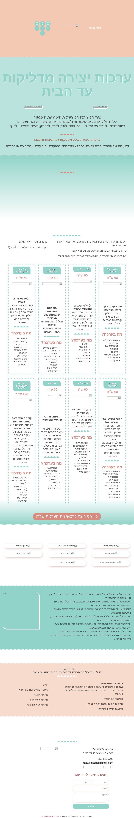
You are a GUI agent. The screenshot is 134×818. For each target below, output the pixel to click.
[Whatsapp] (42, 28)
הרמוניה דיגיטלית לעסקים (51, 816)
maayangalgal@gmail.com (98, 762)
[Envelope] (42, 33)
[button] (3, 104)
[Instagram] (42, 23)
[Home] (37, 28)
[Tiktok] (48, 28)
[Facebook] (48, 23)
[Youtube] (37, 23)
